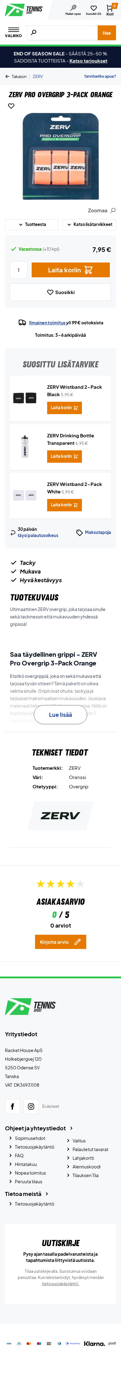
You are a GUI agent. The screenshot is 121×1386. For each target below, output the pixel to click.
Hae (107, 33)
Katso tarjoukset (88, 60)
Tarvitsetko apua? (100, 76)
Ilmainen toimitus (47, 322)
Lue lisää (60, 714)
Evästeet (50, 1106)
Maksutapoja (98, 532)
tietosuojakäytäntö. (60, 1283)
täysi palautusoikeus (38, 535)
